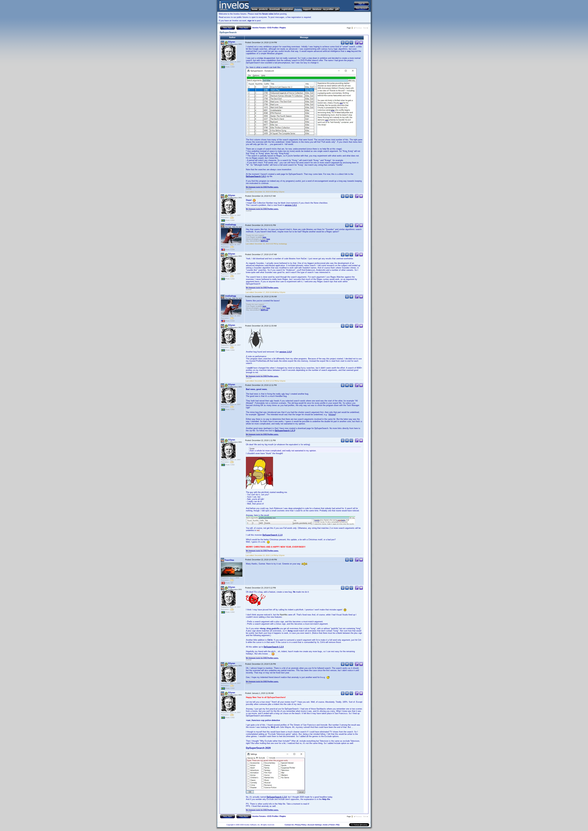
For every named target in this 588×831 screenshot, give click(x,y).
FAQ (337, 825)
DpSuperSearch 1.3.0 (277, 797)
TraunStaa (229, 560)
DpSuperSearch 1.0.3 (285, 430)
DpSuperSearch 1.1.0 (272, 535)
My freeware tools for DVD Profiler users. (262, 187)
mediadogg (230, 224)
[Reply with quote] (361, 44)
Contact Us (289, 825)
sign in (250, 20)
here (264, 237)
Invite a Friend (329, 825)
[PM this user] (343, 44)
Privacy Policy (300, 825)
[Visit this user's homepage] (347, 44)
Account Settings (315, 825)
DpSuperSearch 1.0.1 (256, 176)
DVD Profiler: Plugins (277, 28)
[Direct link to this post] (357, 44)
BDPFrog (264, 241)
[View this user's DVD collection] (351, 44)
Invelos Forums (259, 28)
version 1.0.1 (291, 205)
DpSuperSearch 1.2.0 (274, 647)
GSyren (231, 42)
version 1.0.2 (285, 352)
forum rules (267, 14)
